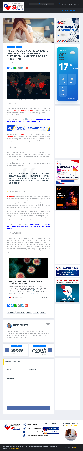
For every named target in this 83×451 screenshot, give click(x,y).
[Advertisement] (67, 132)
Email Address (32, 369)
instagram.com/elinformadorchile (38, 436)
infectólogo (11, 312)
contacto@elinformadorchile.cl (70, 4)
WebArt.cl (75, 447)
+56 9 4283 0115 (32, 424)
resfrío (36, 312)
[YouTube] (71, 10)
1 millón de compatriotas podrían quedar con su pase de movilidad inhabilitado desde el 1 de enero (39, 350)
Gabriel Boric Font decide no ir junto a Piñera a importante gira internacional (17, 349)
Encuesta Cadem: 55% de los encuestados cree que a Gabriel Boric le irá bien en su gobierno (28, 226)
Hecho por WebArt (72, 98)
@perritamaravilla (72, 425)
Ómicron (29, 312)
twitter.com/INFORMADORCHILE (38, 428)
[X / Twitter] (65, 10)
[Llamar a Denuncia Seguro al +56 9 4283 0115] (28, 128)
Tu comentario (10, 378)
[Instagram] (68, 10)
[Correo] (74, 10)
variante (43, 312)
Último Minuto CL (15, 448)
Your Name (9, 369)
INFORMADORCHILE (20, 312)
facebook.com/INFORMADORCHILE (39, 432)
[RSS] (77, 10)
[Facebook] (62, 10)
